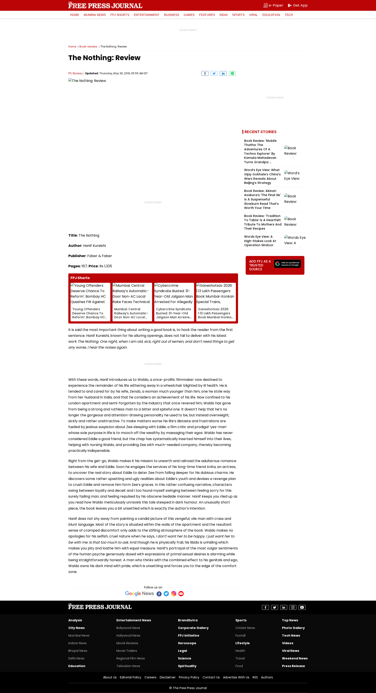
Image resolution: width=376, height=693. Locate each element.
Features (207, 15)
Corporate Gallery (193, 628)
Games (189, 15)
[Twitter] (166, 593)
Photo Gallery (293, 628)
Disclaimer (168, 677)
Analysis (75, 620)
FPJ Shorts (119, 15)
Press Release (293, 666)
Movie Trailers (126, 651)
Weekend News (295, 658)
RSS (255, 677)
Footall (240, 635)
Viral (253, 15)
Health (240, 651)
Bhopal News (77, 651)
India (224, 15)
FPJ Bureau (75, 73)
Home (74, 15)
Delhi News (76, 658)
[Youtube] (181, 593)
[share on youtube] (302, 607)
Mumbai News (95, 15)
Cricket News (245, 628)
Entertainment (146, 15)
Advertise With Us (236, 677)
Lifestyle (242, 643)
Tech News (291, 635)
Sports (238, 15)
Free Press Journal (105, 5)
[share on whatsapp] (232, 73)
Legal (182, 651)
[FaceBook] (158, 593)
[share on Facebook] (204, 73)
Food (239, 666)
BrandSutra (188, 620)
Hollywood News (128, 635)
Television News (128, 666)
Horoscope (187, 643)
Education (271, 15)
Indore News (77, 643)
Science (184, 658)
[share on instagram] (292, 607)
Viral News (290, 651)
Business (171, 15)
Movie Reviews (127, 643)
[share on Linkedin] (223, 73)
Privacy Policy (189, 677)
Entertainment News (133, 620)
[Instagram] (173, 593)
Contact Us (211, 677)
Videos (287, 643)
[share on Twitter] (214, 73)
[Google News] (139, 593)
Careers (150, 677)
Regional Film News (130, 658)
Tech (289, 15)
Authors (267, 677)
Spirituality (187, 666)
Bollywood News (128, 628)
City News (76, 628)
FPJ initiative (188, 635)
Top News (290, 620)
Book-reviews (88, 46)
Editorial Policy (130, 677)
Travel (240, 658)
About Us (110, 677)
